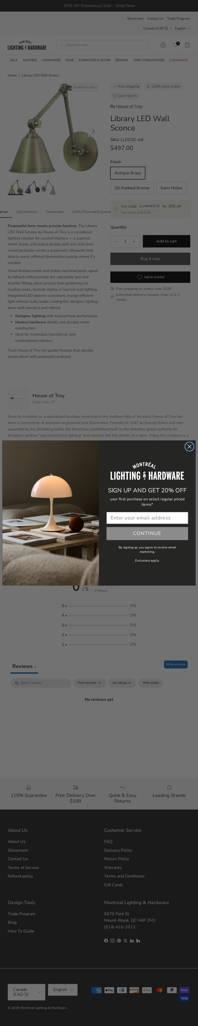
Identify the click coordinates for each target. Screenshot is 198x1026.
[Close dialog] (189, 446)
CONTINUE (147, 533)
